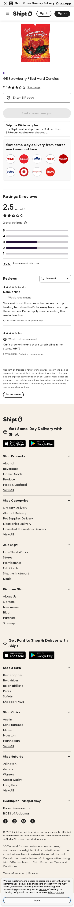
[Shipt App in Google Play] (41, 444)
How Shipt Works (15, 552)
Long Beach (11, 785)
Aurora (8, 769)
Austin (7, 719)
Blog (6, 612)
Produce (9, 479)
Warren (8, 774)
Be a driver (10, 680)
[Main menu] (7, 14)
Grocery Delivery (15, 507)
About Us (9, 596)
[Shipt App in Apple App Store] (14, 444)
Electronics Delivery (17, 523)
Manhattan (11, 740)
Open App (63, 3)
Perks (7, 691)
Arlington (10, 763)
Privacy (33, 873)
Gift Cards (10, 568)
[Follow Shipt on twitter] (32, 821)
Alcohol (8, 463)
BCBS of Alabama (16, 813)
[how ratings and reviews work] (25, 223)
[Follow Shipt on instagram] (14, 821)
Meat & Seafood (15, 484)
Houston (9, 735)
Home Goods (12, 474)
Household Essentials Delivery (24, 529)
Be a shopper (12, 675)
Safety (8, 696)
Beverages (10, 468)
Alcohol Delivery (14, 513)
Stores (7, 557)
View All (8, 490)
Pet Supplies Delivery (18, 518)
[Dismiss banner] (5, 3)
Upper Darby (12, 779)
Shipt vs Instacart (16, 573)
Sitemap (9, 623)
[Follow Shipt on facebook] (5, 821)
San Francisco (13, 724)
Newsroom (11, 607)
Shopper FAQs (13, 701)
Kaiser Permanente (16, 808)
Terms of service (13, 873)
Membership (12, 562)
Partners (9, 617)
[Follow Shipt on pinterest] (23, 821)
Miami (7, 730)
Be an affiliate (13, 685)
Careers (9, 601)
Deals (7, 578)
